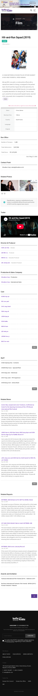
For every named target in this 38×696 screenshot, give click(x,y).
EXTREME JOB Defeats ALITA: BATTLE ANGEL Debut (17, 500)
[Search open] (31, 10)
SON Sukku (4, 321)
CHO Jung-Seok (6, 306)
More (34, 347)
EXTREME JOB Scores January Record (13, 546)
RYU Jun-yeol (5, 301)
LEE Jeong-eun (5, 262)
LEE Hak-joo (4, 331)
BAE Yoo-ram (5, 341)
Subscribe (30, 635)
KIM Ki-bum (4, 326)
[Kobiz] (9, 10)
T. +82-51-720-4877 (7, 670)
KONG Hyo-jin (5, 296)
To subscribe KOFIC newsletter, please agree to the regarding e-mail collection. (19, 640)
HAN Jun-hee (5, 247)
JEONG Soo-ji (5, 336)
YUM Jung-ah (5, 311)
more (5, 99)
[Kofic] (4, 10)
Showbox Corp (5, 277)
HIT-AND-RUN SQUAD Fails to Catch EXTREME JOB (16, 523)
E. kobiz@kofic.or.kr (8, 672)
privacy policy (10, 641)
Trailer (4, 41)
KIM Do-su (4, 257)
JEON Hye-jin (5, 316)
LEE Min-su (4, 253)
